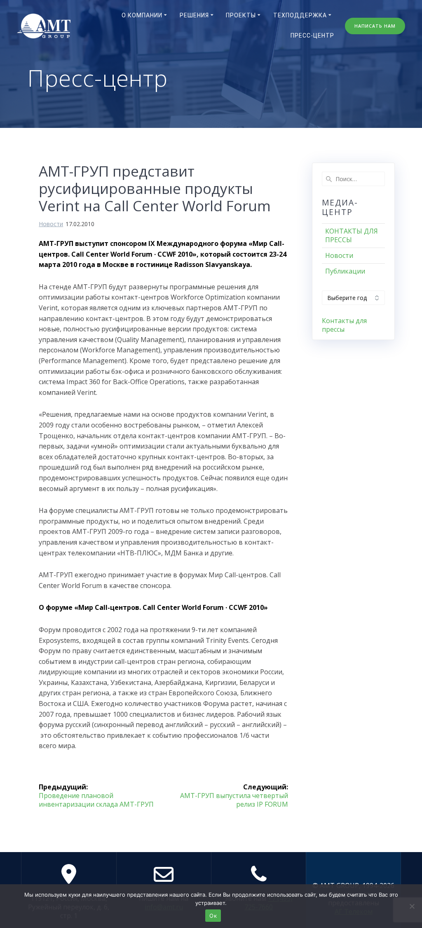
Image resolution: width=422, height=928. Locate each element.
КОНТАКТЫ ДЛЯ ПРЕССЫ (351, 235)
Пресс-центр (312, 35)
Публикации (345, 271)
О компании (142, 15)
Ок (213, 915)
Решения (194, 15)
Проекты (241, 15)
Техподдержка (300, 15)
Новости (51, 224)
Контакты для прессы (344, 325)
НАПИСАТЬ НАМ (375, 26)
